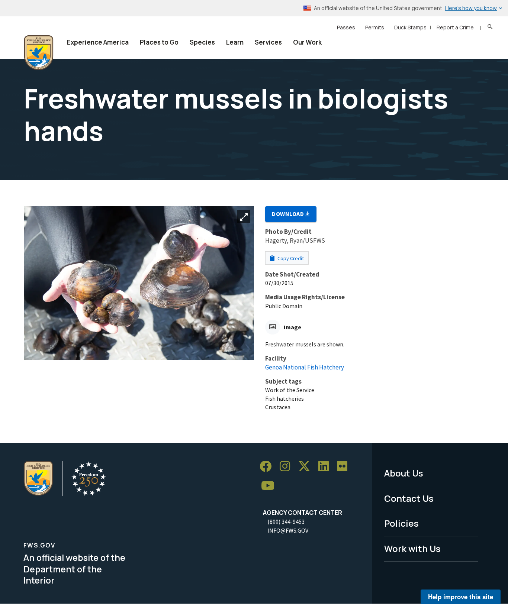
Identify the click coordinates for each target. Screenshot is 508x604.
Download (288, 213)
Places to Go (159, 42)
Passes (346, 27)
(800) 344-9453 (286, 521)
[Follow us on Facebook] (268, 466)
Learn (235, 42)
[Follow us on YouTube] (270, 486)
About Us (403, 473)
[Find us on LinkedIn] (326, 466)
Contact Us (409, 498)
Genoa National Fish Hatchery (304, 367)
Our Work (307, 42)
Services (268, 42)
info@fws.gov (287, 530)
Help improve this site (460, 596)
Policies (401, 523)
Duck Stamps (410, 27)
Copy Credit (290, 258)
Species (202, 42)
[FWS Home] (39, 53)
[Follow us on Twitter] (306, 466)
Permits (374, 27)
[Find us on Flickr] (345, 466)
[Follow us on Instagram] (287, 466)
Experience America (98, 42)
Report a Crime (455, 27)
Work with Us (412, 548)
